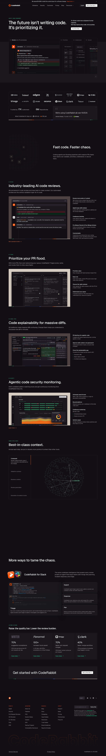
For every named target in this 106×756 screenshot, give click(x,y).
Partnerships (61, 717)
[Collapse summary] (65, 342)
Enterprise (35, 5)
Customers (50, 5)
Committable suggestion (23, 68)
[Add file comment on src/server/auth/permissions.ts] (49, 342)
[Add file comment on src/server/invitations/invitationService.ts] (49, 357)
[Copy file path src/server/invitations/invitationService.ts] (40, 357)
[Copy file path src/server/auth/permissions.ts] (36, 342)
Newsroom (44, 720)
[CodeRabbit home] (14, 5)
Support (60, 709)
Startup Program (29, 725)
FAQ (26, 714)
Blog (62, 5)
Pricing (57, 5)
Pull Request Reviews (14, 714)
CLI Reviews (12, 720)
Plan (10, 722)
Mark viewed (53, 342)
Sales (59, 711)
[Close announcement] (96, 1)
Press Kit (60, 720)
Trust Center (44, 722)
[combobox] (82, 698)
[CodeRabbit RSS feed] (96, 698)
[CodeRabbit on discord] (87, 698)
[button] (31, 352)
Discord (11, 711)
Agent (10, 709)
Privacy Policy (51, 751)
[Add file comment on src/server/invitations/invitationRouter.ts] (49, 359)
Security (42, 5)
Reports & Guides (46, 728)
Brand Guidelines (45, 725)
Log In (82, 5)
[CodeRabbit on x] (90, 698)
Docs (42, 711)
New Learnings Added (22, 226)
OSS (10, 725)
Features (27, 711)
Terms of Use (89, 710)
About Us (27, 709)
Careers (27, 720)
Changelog (44, 714)
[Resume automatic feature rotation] (95, 76)
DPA (26, 722)
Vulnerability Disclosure (31, 728)
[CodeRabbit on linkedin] (93, 698)
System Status (29, 717)
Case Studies (44, 717)
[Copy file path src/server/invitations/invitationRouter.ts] (40, 359)
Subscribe (93, 707)
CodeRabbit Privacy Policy (91, 715)
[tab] (19, 461)
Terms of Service (13, 751)
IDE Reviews (12, 717)
